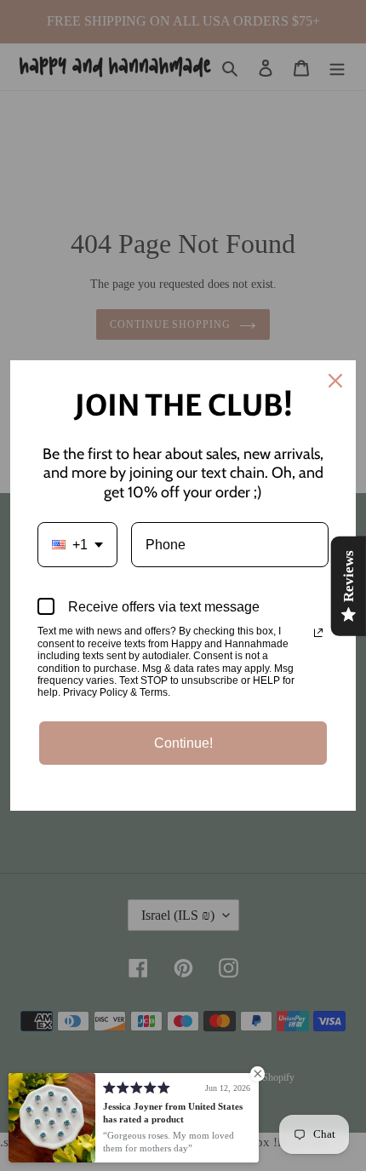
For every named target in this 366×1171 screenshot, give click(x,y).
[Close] (335, 380)
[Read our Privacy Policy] (318, 633)
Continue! (183, 743)
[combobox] (77, 544)
